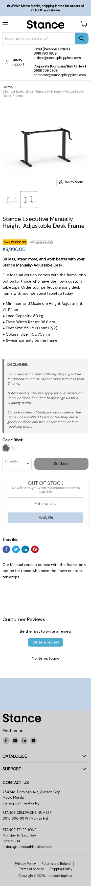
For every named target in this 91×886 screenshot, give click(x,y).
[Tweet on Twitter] (16, 549)
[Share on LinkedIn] (25, 549)
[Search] (81, 38)
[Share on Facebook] (6, 549)
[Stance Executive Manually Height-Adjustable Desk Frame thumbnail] (11, 199)
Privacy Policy (25, 864)
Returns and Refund (56, 864)
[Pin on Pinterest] (35, 549)
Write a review (45, 642)
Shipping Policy (61, 869)
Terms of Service (31, 869)
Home (8, 87)
